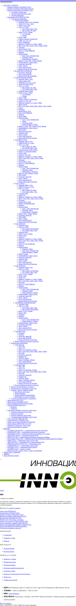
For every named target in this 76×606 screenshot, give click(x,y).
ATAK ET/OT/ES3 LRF (26, 84)
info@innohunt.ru (14, 593)
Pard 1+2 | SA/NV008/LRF (27, 51)
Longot (21, 108)
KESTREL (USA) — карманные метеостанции (22, 447)
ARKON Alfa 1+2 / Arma (26, 143)
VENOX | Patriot (24, 378)
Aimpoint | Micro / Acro (26, 79)
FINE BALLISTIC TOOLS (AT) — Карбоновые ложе (24, 444)
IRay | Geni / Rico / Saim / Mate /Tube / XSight (32, 371)
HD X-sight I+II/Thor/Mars (30, 271)
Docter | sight (22, 37)
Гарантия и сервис (9, 571)
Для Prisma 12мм (20, 331)
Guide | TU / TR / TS (25, 40)
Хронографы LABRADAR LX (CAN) (19, 424)
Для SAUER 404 (20, 266)
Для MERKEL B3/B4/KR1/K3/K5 (25, 303)
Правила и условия (10, 559)
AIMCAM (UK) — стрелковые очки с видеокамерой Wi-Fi (25, 442)
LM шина (22, 47)
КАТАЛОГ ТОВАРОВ (11, 5)
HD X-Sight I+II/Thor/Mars (30, 229)
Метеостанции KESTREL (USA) (17, 402)
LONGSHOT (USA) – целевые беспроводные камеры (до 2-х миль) (28, 434)
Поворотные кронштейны (19, 343)
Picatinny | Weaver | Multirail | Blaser (22, 390)
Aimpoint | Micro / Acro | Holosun (29, 22)
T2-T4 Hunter (26, 34)
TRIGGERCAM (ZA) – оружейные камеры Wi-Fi (22, 435)
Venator (24, 35)
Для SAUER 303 (20, 224)
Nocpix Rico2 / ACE (25, 49)
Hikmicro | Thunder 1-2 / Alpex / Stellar (30, 44)
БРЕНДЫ (7, 429)
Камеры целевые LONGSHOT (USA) (19, 7)
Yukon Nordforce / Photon (30, 124)
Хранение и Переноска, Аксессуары (18, 425)
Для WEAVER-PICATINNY (23, 77)
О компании (7, 535)
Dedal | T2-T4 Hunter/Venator (27, 151)
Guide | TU (22, 195)
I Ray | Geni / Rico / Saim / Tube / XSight (31, 240)
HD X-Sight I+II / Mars (29, 30)
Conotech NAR (23, 193)
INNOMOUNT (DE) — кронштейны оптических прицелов (26, 432)
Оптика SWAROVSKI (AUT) (16, 405)
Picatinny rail (22, 356)
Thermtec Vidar (23, 133)
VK (4, 603)
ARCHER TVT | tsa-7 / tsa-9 (27, 82)
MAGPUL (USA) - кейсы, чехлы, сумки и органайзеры (24, 450)
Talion (24, 121)
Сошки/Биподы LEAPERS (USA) (18, 420)
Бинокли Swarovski (17, 413)
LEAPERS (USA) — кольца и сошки (18, 449)
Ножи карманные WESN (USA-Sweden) (20, 403)
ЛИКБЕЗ (6, 454)
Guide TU (22, 237)
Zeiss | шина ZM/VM (25, 67)
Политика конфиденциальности (14, 568)
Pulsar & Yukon (23, 54)
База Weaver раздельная (22, 392)
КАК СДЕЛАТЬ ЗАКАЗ (11, 455)
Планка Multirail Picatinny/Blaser (25, 395)
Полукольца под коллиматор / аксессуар (23, 388)
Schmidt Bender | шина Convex (28, 62)
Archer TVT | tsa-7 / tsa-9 (26, 24)
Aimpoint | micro (23, 225)
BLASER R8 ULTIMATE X (23, 71)
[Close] (0, 459)
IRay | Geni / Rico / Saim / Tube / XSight (31, 281)
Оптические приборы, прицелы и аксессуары (21, 410)
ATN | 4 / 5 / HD (23, 27)
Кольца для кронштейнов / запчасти (22, 387)
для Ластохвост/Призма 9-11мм (21, 14)
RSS (1, 603)
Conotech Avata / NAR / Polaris (28, 150)
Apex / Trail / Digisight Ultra (30, 319)
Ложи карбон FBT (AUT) (15, 400)
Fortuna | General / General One (28, 39)
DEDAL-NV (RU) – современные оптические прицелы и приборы (28, 437)
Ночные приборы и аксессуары (21, 415)
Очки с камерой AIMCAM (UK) (17, 418)
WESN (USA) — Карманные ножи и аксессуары (22, 440)
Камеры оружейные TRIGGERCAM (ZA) (20, 9)
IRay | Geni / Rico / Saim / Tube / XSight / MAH (33, 45)
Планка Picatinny (20, 393)
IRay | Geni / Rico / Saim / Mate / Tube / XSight (33, 351)
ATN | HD (22, 346)
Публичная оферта (9, 565)
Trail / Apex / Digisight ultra (30, 250)
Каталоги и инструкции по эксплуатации (17, 574)
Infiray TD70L (23, 104)
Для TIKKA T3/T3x (21, 140)
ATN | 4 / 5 (22, 348)
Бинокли (14, 407)
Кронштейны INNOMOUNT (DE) (18, 17)
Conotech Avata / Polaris (26, 91)
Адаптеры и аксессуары (18, 12)
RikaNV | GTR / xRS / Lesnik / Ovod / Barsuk (32, 126)
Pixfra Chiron (23, 116)
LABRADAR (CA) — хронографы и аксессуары (22, 445)
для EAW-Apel (19, 345)
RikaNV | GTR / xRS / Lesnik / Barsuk (30, 61)
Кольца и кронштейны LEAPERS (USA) (20, 10)
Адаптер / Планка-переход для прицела (23, 398)
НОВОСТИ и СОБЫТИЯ (12, 452)
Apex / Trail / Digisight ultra (30, 119)
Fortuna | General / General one (28, 99)
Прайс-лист (7, 577)
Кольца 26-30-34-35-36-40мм (28, 76)
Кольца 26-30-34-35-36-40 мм (28, 69)
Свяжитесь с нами (9, 538)
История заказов (9, 551)
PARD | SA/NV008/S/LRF (27, 203)
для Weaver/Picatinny (17, 15)
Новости (6, 541)
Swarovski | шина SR (25, 64)
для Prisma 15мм (20, 365)
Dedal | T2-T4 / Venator (26, 32)
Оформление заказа (10, 562)
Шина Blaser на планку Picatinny (25, 397)
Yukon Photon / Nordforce (30, 59)
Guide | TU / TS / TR (25, 101)
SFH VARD (22, 129)
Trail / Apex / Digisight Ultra (30, 56)
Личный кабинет (9, 548)
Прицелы (14, 408)
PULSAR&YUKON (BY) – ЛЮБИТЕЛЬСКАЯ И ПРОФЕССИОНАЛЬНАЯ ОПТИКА (35, 439)
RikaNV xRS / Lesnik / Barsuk (28, 214)
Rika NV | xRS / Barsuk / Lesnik (28, 173)
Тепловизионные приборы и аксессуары (24, 417)
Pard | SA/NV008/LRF (25, 113)
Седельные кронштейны (19, 19)
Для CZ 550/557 (20, 183)
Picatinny (21, 52)
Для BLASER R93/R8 (21, 20)
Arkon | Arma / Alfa (24, 25)
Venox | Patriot (23, 66)
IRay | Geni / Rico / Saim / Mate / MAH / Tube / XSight (35, 106)
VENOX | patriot (24, 358)
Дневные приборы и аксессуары (21, 412)
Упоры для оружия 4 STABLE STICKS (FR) (21, 422)
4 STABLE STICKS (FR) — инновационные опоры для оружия (27, 430)
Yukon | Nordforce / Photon (27, 360)
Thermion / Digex (27, 57)
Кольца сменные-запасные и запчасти (27, 341)
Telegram (8, 603)
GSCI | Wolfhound (24, 42)
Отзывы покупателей (10, 580)
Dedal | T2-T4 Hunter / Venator (28, 350)
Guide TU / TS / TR (24, 155)
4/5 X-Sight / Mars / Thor (29, 29)
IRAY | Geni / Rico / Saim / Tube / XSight (31, 158)
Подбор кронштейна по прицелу (17, 427)
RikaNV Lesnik (23, 254)
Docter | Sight (23, 98)
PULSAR (21, 353)
